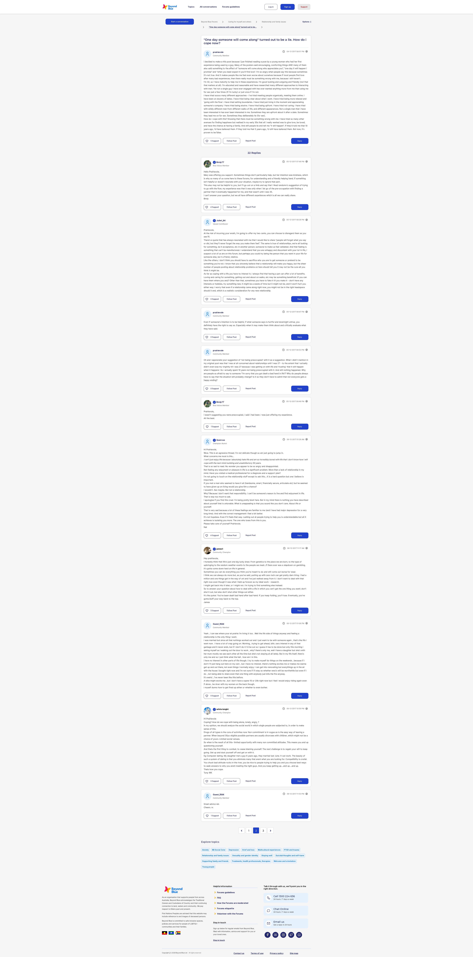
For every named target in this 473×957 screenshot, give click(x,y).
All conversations (208, 7)
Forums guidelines (231, 7)
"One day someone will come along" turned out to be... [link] (233, 27)
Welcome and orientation (285, 861)
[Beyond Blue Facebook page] (267, 940)
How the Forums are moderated (232, 903)
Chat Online (281, 909)
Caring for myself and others (239, 22)
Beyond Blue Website (173, 889)
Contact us (239, 953)
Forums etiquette (225, 908)
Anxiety (205, 850)
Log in (271, 7)
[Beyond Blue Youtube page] (275, 940)
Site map (294, 953)
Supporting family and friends (215, 861)
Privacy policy (276, 953)
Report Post (251, 141)
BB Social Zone (218, 850)
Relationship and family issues (274, 22)
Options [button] (305, 22)
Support (304, 7)
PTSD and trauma (291, 850)
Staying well (267, 855)
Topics (191, 7)
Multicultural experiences (269, 850)
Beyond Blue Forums (173, 6)
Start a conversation (179, 22)
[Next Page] (271, 830)
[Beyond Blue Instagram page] (283, 940)
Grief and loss (248, 850)
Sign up (287, 7)
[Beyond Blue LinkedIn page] (299, 940)
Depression (234, 850)
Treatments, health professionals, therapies (251, 861)
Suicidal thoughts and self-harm (290, 855)
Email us (278, 921)
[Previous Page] (242, 830)
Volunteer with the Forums (230, 913)
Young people (208, 867)
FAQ (219, 897)
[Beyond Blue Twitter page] (291, 940)
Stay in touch (219, 940)
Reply (299, 141)
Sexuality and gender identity (245, 855)
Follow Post (232, 141)
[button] (207, 141)
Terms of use (257, 953)
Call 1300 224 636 (284, 896)
